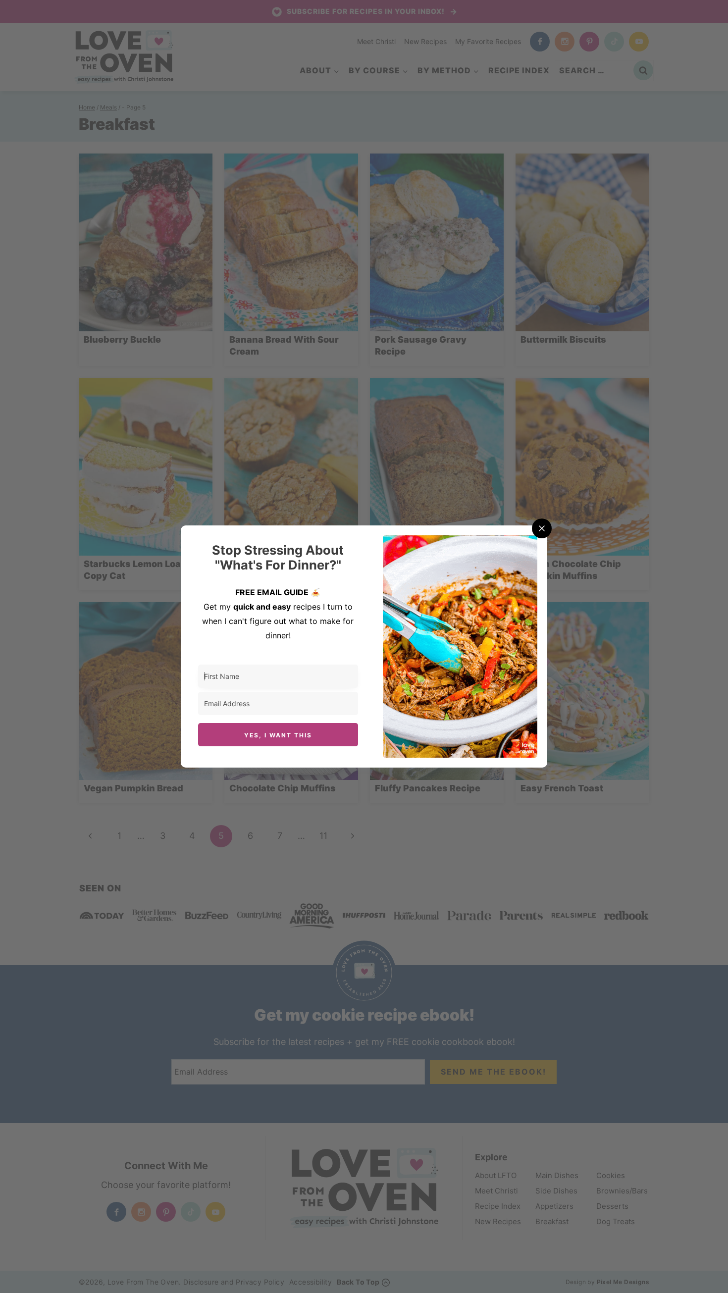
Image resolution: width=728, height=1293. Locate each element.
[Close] (542, 528)
